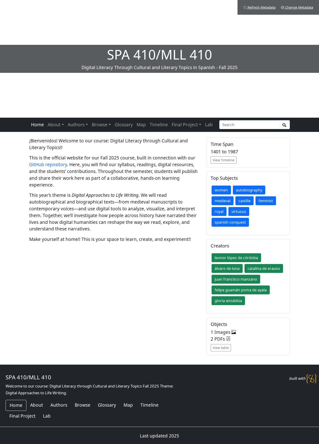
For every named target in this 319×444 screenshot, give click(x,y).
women (221, 190)
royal (219, 211)
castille (244, 200)
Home (37, 124)
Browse (82, 405)
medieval (222, 200)
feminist (266, 200)
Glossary (124, 124)
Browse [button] (99, 124)
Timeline (159, 124)
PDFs (220, 339)
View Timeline (223, 160)
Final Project (22, 416)
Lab (209, 124)
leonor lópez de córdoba (236, 257)
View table (221, 347)
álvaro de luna (227, 268)
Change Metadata (298, 7)
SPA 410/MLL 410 (28, 377)
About (36, 405)
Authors (58, 405)
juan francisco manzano (236, 279)
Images (222, 332)
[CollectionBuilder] (311, 378)
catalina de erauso (264, 268)
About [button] (54, 124)
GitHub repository (48, 164)
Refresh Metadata (261, 7)
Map (141, 124)
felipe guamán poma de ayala (241, 289)
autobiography (249, 190)
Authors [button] (76, 124)
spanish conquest (230, 222)
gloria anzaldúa (228, 300)
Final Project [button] (185, 124)
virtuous (238, 211)
